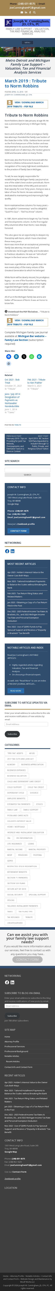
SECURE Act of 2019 (16, 889)
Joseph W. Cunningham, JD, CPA (18, 95)
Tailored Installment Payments (22, 906)
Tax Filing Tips (25, 912)
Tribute (17, 425)
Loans (31, 844)
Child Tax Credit (36, 787)
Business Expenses (16, 770)
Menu (27, 42)
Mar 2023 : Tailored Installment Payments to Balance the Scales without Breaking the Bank (27, 584)
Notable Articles (12, 1056)
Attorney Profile (12, 1041)
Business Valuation (17, 776)
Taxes (10, 912)
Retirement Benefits (17, 872)
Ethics (39, 804)
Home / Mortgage (16, 827)
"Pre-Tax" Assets (15, 753)
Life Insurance (14, 844)
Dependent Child (15, 793)
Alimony (11, 765)
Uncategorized (15, 923)
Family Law (12, 810)
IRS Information (24, 838)
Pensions (22, 855)
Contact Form (27, 959)
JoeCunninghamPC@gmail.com (27, 7)
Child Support (14, 787)
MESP (9, 855)
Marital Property (37, 849)
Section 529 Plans (16, 883)
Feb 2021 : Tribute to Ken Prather (36, 381)
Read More (15, 690)
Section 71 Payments (17, 878)
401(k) (32, 753)
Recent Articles (13, 1061)
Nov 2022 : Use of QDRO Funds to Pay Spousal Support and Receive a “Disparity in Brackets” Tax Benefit (26, 629)
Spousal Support (37, 895)
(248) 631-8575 (26, 3)
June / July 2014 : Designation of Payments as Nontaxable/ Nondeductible (13, 400)
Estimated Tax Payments (18, 804)
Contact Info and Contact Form (18, 1067)
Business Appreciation (32, 765)
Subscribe (12, 734)
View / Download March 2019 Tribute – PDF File (25, 104)
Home (7, 1036)
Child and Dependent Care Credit (24, 781)
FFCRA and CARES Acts (17, 815)
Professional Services (15, 1046)
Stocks (10, 900)
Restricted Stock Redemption (22, 866)
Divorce (34, 793)
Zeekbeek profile (26, 524)
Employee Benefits (16, 798)
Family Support (31, 810)
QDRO (10, 861)
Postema (37, 855)
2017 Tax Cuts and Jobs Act (20, 759)
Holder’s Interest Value (19, 821)
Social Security (15, 895)
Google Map (13, 504)
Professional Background (16, 1051)
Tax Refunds (13, 917)
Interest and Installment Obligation (25, 832)
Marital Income (15, 849)
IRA (8, 838)
